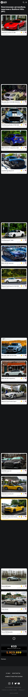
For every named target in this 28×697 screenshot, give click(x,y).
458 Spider (8, 586)
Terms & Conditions (9, 690)
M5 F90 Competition (10, 378)
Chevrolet (4, 32)
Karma (6, 609)
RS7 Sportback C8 (9, 171)
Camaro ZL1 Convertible (13, 517)
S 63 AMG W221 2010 (15, 102)
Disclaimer (14, 693)
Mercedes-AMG (5, 355)
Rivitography (6, 34)
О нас (8, 673)
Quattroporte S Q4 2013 (12, 286)
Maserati (4, 286)
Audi (3, 171)
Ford (3, 125)
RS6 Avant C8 (7, 471)
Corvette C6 (10, 494)
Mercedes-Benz (5, 102)
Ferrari (3, 586)
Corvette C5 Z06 (11, 32)
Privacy (22, 690)
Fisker (3, 609)
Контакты (16, 673)
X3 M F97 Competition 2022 (12, 148)
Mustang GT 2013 (8, 240)
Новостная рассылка (14, 676)
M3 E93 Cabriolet (9, 263)
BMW (3, 148)
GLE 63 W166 (13, 355)
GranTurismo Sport (11, 401)
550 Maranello (9, 632)
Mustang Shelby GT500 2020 (11, 125)
